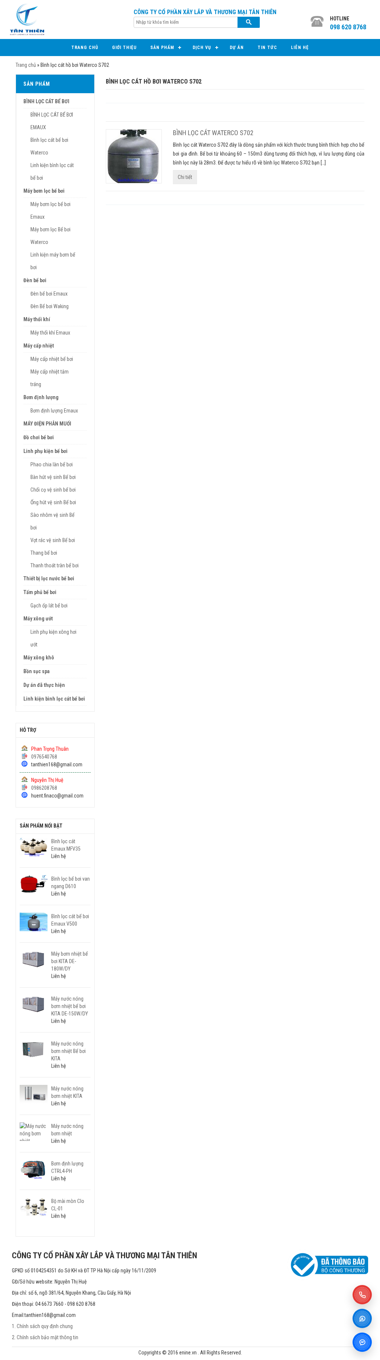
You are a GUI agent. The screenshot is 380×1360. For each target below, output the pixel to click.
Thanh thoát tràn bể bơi (54, 565)
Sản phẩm (162, 47)
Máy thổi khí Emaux (50, 333)
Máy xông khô (38, 658)
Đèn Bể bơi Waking (49, 306)
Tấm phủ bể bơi (39, 592)
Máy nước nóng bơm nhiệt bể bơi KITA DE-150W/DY (69, 1006)
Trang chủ (84, 47)
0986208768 (44, 788)
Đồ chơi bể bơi (38, 437)
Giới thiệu (124, 47)
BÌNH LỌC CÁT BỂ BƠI (46, 101)
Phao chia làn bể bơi (51, 464)
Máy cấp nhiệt (38, 346)
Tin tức (267, 47)
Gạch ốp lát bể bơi (49, 606)
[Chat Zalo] (362, 1318)
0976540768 (44, 757)
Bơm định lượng (41, 397)
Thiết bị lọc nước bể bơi (48, 578)
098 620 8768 (348, 27)
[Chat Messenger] (362, 1342)
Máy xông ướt (38, 619)
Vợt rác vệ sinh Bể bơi (52, 540)
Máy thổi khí (36, 319)
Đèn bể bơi (34, 280)
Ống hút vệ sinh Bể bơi (53, 502)
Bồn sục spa (36, 671)
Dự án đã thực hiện (44, 685)
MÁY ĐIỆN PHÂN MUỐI (47, 424)
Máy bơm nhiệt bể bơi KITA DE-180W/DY (69, 961)
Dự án (237, 47)
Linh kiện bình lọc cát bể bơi (54, 699)
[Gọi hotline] (362, 1294)
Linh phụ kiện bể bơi (45, 451)
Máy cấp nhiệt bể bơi (51, 359)
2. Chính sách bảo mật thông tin (45, 1337)
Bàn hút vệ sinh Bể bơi (53, 477)
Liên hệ (300, 47)
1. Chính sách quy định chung (42, 1326)
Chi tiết (185, 177)
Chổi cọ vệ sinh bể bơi (53, 490)
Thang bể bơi (43, 553)
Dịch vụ (202, 47)
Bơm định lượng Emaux (54, 411)
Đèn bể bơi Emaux (49, 294)
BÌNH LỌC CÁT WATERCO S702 (213, 133)
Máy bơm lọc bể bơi (44, 191)
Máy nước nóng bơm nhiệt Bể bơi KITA (68, 1051)
